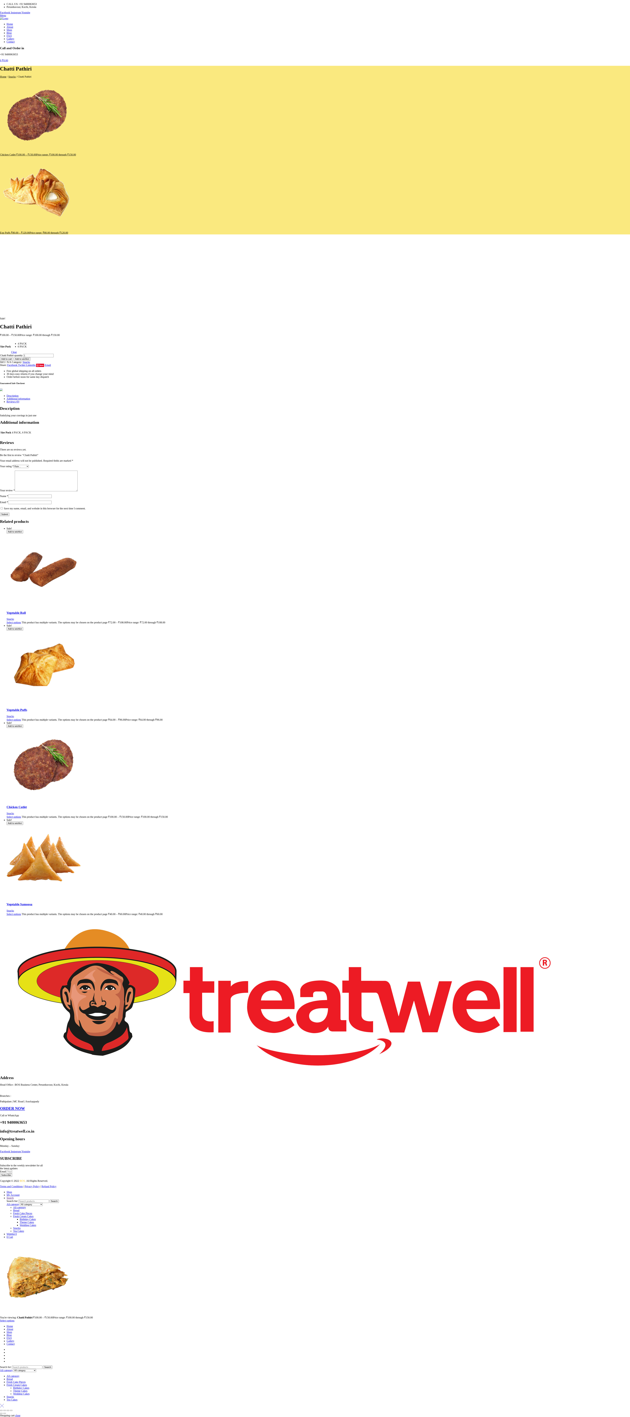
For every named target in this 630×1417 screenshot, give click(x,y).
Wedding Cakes (28, 1225)
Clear (14, 352)
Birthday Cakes (28, 1219)
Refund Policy (49, 1186)
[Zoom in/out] (1, 1410)
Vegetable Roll (16, 613)
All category (19, 1207)
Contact (11, 1344)
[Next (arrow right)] (4, 1413)
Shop (9, 1332)
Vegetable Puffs (17, 710)
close (17, 1415)
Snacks (12, 76)
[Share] (8, 1410)
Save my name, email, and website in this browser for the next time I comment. (44, 508)
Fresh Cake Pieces (22, 1213)
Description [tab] (13, 395)
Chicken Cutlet (17, 807)
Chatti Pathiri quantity (11, 355)
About (10, 1329)
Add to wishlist (22, 359)
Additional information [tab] (18, 398)
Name (4, 496)
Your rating (7, 466)
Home (3, 76)
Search (54, 1201)
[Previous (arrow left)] (1, 1413)
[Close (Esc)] (11, 1410)
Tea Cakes (18, 1231)
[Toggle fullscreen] (4, 1410)
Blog (9, 1335)
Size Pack (5, 346)
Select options (14, 622)
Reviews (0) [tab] (13, 401)
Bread (16, 1210)
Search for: (12, 1201)
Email (4, 502)
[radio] (22, 343)
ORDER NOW (12, 1108)
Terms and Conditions (11, 1186)
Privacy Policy (32, 1186)
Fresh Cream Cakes (23, 1216)
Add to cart (6, 359)
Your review (7, 490)
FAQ (9, 1338)
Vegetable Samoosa (19, 904)
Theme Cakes (27, 1222)
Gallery (10, 1341)
